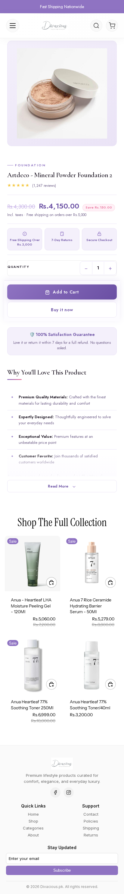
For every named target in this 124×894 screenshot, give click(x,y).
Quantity (18, 267)
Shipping (91, 828)
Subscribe (62, 870)
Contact (90, 814)
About (33, 835)
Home (33, 814)
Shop (33, 821)
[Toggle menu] (12, 25)
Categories (33, 828)
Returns (91, 835)
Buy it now (62, 310)
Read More (59, 486)
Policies (91, 821)
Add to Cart (65, 292)
